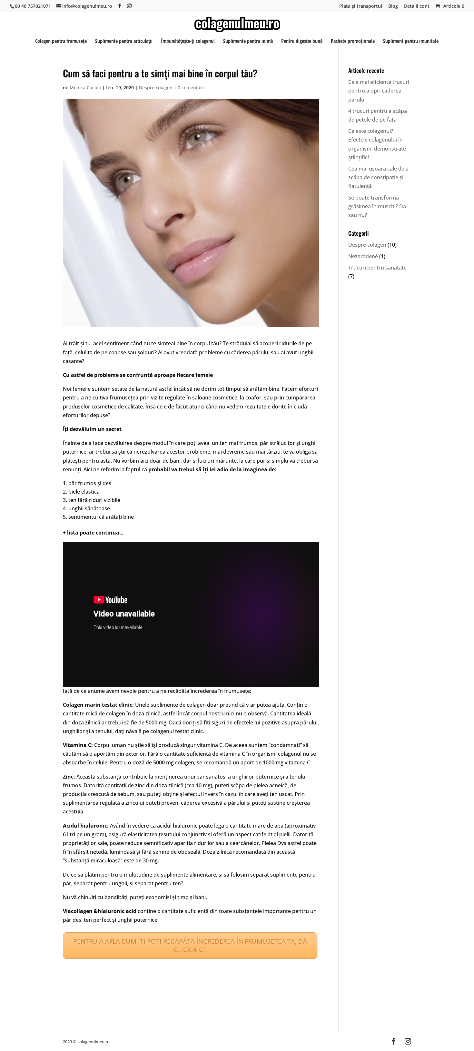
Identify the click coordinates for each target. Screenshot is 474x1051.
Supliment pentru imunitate (411, 41)
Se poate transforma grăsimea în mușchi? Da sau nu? (377, 206)
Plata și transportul (360, 6)
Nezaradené (363, 256)
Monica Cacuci (85, 87)
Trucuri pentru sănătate (377, 267)
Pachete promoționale (353, 41)
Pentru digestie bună (301, 41)
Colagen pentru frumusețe (61, 41)
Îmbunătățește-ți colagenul (188, 41)
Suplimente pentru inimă (248, 41)
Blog (393, 6)
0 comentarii (191, 87)
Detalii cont (417, 6)
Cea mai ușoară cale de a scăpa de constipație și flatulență (378, 177)
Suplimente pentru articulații (124, 41)
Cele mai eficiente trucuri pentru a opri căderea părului (378, 90)
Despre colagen (156, 87)
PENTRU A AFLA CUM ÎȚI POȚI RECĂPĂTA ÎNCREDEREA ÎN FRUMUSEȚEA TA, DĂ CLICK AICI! (190, 945)
